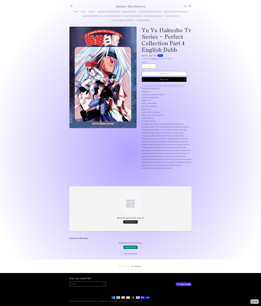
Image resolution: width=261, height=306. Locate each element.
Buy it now (164, 79)
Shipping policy (124, 301)
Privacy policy (113, 301)
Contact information (136, 301)
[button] (71, 6)
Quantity (144, 62)
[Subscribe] (103, 284)
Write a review (130, 247)
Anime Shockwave (79, 301)
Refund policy (103, 301)
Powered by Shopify (91, 301)
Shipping (154, 58)
